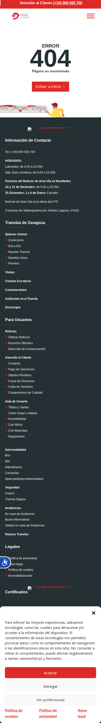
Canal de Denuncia (21, 381)
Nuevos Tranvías (17, 534)
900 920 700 (72, 3)
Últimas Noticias (19, 337)
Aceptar (50, 672)
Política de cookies (20, 570)
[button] (93, 612)
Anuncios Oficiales (20, 343)
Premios (13, 263)
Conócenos (16, 240)
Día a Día (14, 246)
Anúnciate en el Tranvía (21, 298)
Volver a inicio (48, 86)
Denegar (50, 686)
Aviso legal (15, 564)
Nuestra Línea (17, 258)
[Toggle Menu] (91, 15)
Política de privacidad (22, 558)
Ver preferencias (51, 699)
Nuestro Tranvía (19, 252)
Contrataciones (16, 290)
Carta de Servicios (20, 386)
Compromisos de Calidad (25, 392)
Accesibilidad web (20, 575)
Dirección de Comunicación (26, 349)
